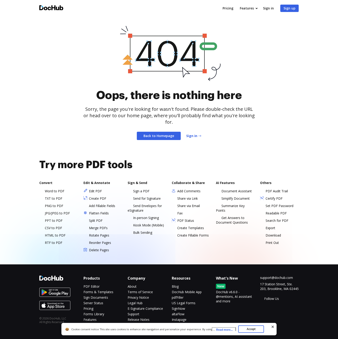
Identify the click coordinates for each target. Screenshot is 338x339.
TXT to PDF (53, 198)
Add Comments (189, 191)
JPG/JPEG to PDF (57, 213)
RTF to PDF (53, 242)
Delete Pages (99, 250)
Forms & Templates (98, 292)
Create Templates (190, 228)
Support (133, 314)
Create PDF (97, 198)
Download (273, 235)
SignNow (178, 308)
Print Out (272, 242)
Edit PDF (95, 191)
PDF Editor (91, 286)
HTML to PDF (55, 235)
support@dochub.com (276, 277)
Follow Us (271, 298)
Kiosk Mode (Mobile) (148, 225)
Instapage (179, 319)
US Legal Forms (183, 303)
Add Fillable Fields (102, 206)
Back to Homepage (158, 136)
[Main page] (51, 8)
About (132, 286)
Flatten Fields (99, 213)
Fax (180, 213)
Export (270, 228)
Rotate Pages (99, 235)
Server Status (93, 303)
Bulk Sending (142, 232)
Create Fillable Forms (193, 235)
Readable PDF (276, 213)
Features (247, 8)
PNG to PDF (54, 206)
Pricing (228, 8)
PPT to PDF (54, 220)
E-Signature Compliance (145, 308)
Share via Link (187, 198)
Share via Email (188, 206)
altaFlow (178, 314)
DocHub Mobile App (187, 292)
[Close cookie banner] (272, 326)
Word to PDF (54, 191)
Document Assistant (236, 191)
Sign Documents (95, 297)
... (222, 329)
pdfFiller (177, 297)
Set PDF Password (279, 206)
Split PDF (96, 220)
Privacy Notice (138, 297)
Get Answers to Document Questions (232, 220)
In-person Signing (146, 218)
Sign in (268, 8)
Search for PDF (277, 220)
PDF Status (185, 220)
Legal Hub (135, 303)
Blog (175, 286)
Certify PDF (274, 198)
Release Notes (138, 319)
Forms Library (93, 314)
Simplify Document (235, 198)
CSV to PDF (53, 228)
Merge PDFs (98, 228)
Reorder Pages (100, 242)
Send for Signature (147, 198)
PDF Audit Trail (277, 191)
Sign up (289, 8)
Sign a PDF (141, 191)
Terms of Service (140, 292)
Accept (251, 329)
